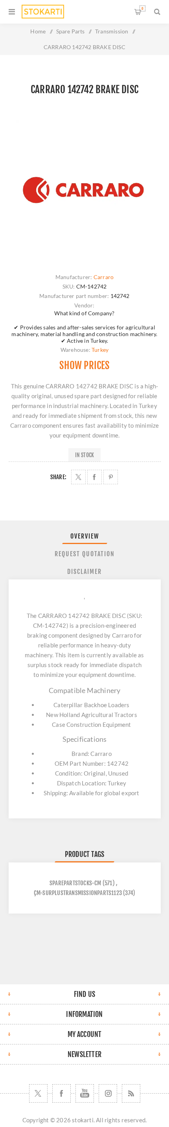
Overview (84, 536)
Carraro (104, 277)
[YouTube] (84, 1093)
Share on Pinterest (110, 477)
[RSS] (131, 1093)
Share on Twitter (78, 477)
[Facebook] (61, 1093)
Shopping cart (142, 8)
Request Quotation (85, 554)
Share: (58, 477)
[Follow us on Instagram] (108, 1093)
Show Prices (84, 365)
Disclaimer (84, 571)
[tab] (85, 536)
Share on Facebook (94, 477)
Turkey (100, 349)
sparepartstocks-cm (75, 883)
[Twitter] (38, 1093)
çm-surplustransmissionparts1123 (78, 893)
